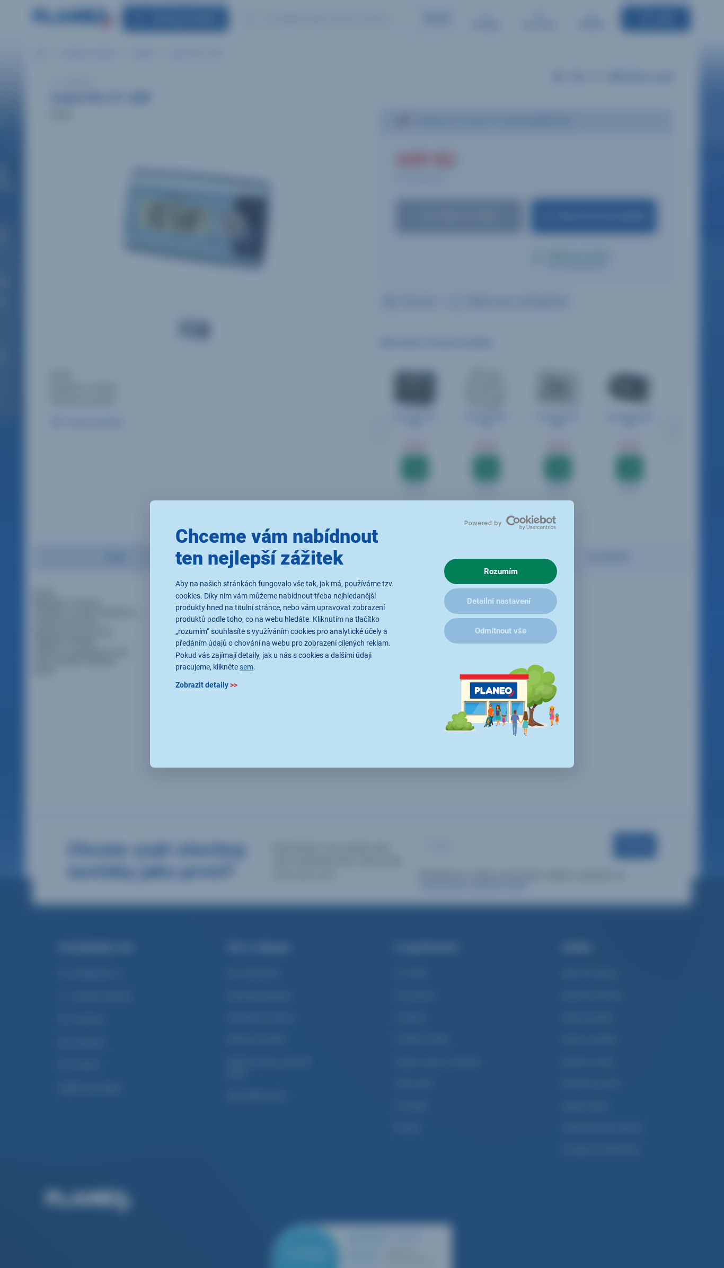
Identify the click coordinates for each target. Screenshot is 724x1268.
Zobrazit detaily (206, 685)
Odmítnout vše (500, 631)
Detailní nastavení (499, 601)
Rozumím (501, 571)
